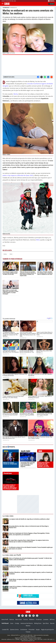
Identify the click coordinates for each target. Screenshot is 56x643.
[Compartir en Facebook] (38, 77)
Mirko (38, 240)
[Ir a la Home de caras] (6, 4)
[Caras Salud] (28, 597)
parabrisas (11, 474)
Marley (15, 94)
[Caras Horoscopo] (28, 604)
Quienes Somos (14, 629)
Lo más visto (8, 516)
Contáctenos (23, 629)
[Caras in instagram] (19, 616)
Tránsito (28, 632)
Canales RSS (5, 629)
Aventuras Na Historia (27, 623)
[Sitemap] (37, 616)
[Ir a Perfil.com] (51, 1)
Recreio (52, 623)
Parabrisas (39, 619)
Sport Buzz (46, 623)
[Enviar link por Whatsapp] (45, 77)
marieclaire (28, 451)
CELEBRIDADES (6, 7)
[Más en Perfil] (11, 447)
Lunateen (45, 619)
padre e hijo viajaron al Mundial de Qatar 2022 (18, 175)
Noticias (11, 619)
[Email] (51, 77)
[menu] (2, 3)
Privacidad (31, 629)
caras (45, 451)
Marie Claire (18, 619)
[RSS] (33, 616)
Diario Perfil (5, 619)
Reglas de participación (47, 629)
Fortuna (25, 619)
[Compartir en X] (41, 77)
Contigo (17, 623)
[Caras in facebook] (22, 616)
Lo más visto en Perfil (12, 555)
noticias (11, 451)
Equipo (38, 629)
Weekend (31, 619)
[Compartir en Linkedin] (48, 77)
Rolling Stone (37, 623)
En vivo (52, 4)
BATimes (52, 619)
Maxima (28, 625)
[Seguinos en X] (26, 616)
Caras (11, 623)
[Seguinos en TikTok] (30, 616)
